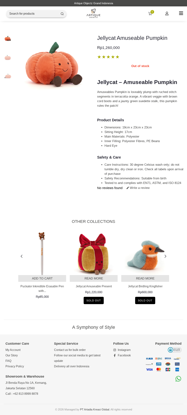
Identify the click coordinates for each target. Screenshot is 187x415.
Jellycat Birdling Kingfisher (145, 286)
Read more (94, 278)
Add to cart (42, 278)
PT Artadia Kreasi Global (94, 409)
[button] (21, 256)
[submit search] (62, 14)
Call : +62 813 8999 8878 (21, 393)
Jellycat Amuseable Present (94, 286)
